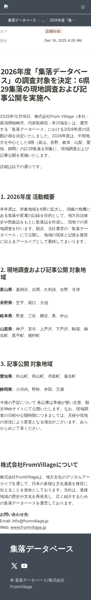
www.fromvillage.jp (28, 527)
